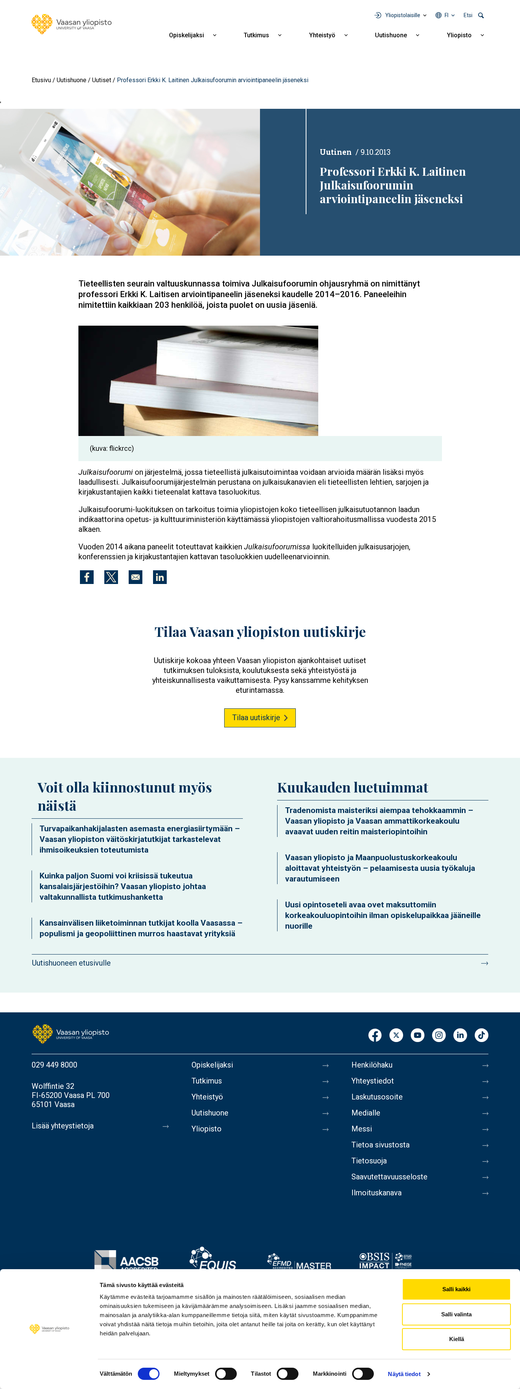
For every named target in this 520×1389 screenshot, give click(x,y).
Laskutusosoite (377, 1096)
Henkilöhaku (371, 1064)
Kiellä (456, 1339)
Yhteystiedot (372, 1080)
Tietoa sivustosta (380, 1144)
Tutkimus (256, 35)
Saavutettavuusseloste (389, 1176)
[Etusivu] (72, 24)
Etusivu (41, 80)
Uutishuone (391, 35)
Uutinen (336, 152)
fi (446, 15)
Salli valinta (456, 1314)
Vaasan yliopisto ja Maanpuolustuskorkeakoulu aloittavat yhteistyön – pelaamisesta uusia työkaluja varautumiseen (380, 868)
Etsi (468, 15)
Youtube (417, 1035)
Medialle (365, 1112)
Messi (361, 1128)
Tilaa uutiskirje (256, 717)
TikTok (481, 1035)
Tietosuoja (369, 1160)
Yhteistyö (322, 35)
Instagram (439, 1035)
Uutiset (101, 80)
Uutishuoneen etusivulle (71, 962)
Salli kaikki (456, 1289)
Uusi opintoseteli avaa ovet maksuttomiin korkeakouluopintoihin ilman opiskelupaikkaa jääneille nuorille (383, 915)
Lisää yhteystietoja (63, 1125)
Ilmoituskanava (376, 1192)
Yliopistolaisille (402, 15)
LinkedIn (460, 1035)
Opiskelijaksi (186, 35)
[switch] (226, 1374)
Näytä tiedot (404, 1374)
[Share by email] (135, 577)
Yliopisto (459, 35)
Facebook (375, 1035)
